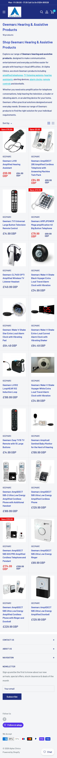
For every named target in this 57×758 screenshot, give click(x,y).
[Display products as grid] (49, 123)
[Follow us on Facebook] (4, 719)
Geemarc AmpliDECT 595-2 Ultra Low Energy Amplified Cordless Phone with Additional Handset (14, 498)
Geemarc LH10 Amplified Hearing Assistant (11, 164)
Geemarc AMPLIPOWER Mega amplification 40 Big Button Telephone (42, 224)
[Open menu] (4, 12)
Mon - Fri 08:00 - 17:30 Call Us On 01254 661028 (28, 2)
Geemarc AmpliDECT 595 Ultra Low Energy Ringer (41, 554)
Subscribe (12, 696)
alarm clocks (36, 79)
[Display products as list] (53, 123)
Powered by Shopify (11, 752)
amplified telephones (13, 75)
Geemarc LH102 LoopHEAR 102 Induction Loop (10, 388)
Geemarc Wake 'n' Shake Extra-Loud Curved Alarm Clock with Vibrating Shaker (42, 335)
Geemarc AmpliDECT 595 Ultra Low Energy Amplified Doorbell (41, 611)
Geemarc (7, 156)
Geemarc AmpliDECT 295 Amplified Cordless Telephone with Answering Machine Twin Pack (42, 167)
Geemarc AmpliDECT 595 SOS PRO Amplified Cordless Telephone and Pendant (14, 555)
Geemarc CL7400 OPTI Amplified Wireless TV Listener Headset (14, 278)
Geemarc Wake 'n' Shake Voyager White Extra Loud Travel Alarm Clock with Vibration (42, 390)
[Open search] (41, 12)
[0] (52, 12)
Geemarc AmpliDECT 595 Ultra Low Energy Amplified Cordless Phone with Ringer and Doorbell (13, 614)
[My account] (46, 12)
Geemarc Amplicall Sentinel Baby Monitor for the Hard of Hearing (42, 443)
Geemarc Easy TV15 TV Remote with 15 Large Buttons (13, 443)
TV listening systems (33, 75)
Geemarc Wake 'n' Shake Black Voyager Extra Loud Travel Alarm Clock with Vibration (42, 279)
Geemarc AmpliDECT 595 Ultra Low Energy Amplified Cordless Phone (41, 497)
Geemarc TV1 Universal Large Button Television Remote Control (14, 224)
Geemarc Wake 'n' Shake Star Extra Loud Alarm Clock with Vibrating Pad (14, 335)
